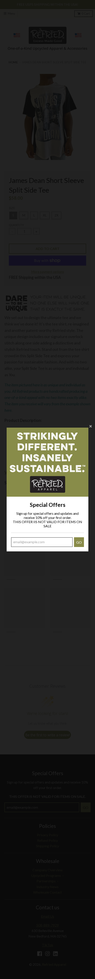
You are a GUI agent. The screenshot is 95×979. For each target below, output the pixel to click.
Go (79, 542)
